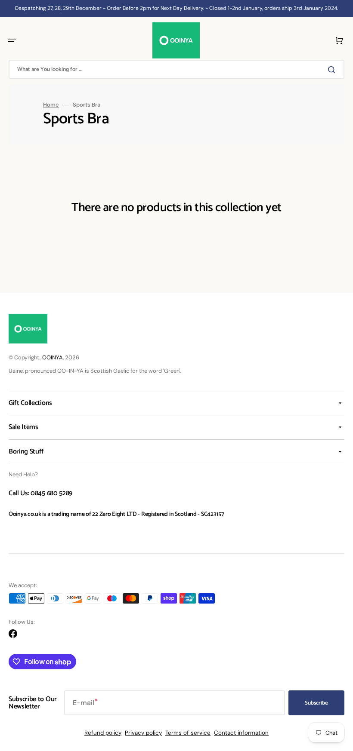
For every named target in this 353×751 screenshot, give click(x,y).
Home (51, 104)
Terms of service (188, 732)
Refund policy (102, 732)
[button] (12, 40)
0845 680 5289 (51, 493)
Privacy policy (143, 732)
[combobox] (176, 69)
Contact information (241, 732)
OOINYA (52, 357)
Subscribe (316, 703)
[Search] (333, 69)
